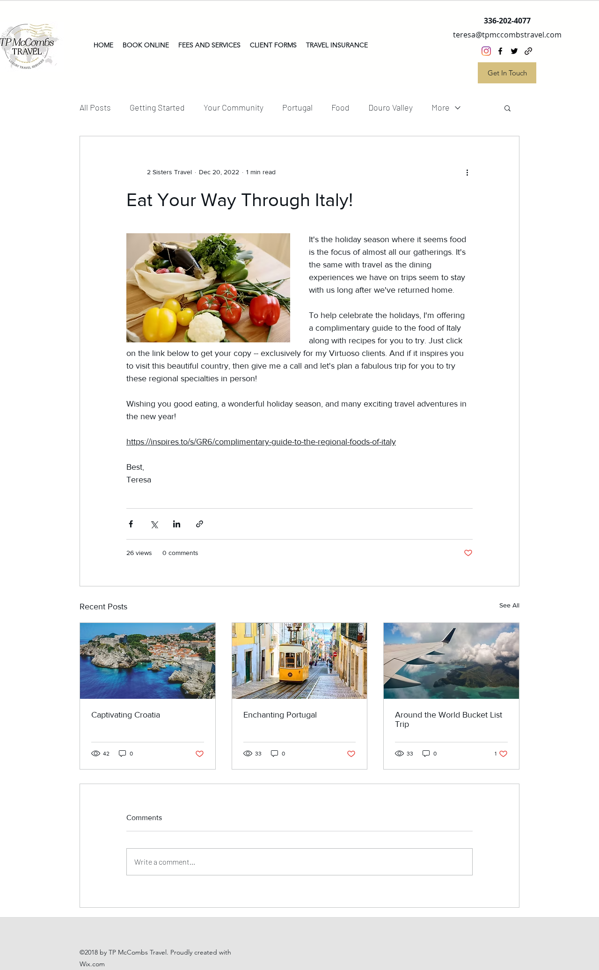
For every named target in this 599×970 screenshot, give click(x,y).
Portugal (297, 107)
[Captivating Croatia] (147, 661)
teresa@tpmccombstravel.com (507, 35)
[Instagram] (486, 51)
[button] (507, 107)
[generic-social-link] (528, 51)
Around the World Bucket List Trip (448, 719)
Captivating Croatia (125, 714)
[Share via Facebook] (130, 523)
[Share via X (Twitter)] (153, 523)
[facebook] (500, 51)
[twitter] (514, 51)
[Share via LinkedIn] (176, 523)
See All (509, 605)
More (440, 107)
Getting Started (157, 107)
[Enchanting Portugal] (299, 661)
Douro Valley (390, 107)
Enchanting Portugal (280, 714)
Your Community (233, 107)
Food (340, 107)
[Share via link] (199, 523)
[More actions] (467, 172)
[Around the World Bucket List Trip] (451, 661)
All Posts (95, 107)
